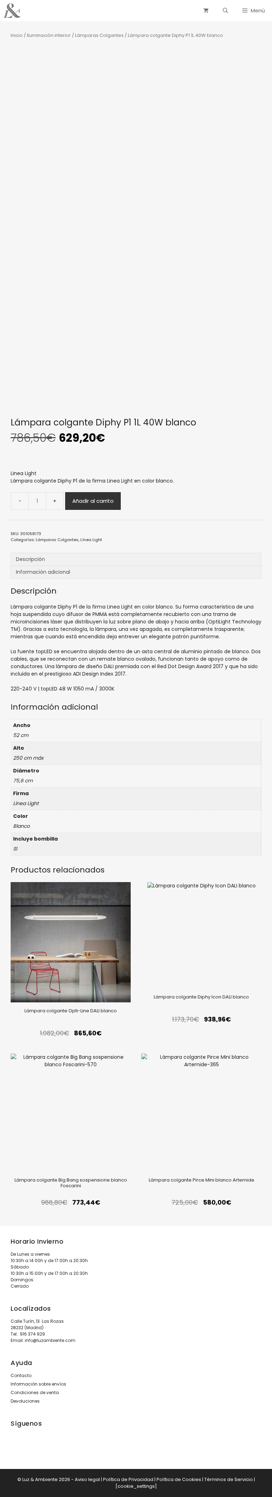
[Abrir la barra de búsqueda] (225, 10)
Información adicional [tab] (43, 572)
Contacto (21, 1375)
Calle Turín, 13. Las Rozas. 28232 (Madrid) (38, 1324)
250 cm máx (28, 757)
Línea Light (91, 540)
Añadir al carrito (93, 501)
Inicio (17, 35)
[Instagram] (19, 1448)
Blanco (21, 826)
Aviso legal (87, 1479)
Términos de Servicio (228, 1479)
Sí (15, 848)
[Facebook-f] (38, 1448)
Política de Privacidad (128, 1479)
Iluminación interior (49, 35)
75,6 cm (23, 780)
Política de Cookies (179, 1479)
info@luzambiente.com (50, 1340)
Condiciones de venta (35, 1392)
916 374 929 (32, 1334)
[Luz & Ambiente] (12, 10)
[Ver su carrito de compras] (206, 10)
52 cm (20, 735)
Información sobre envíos (38, 1384)
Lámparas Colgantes (99, 35)
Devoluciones (25, 1401)
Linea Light (23, 473)
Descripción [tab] (30, 559)
